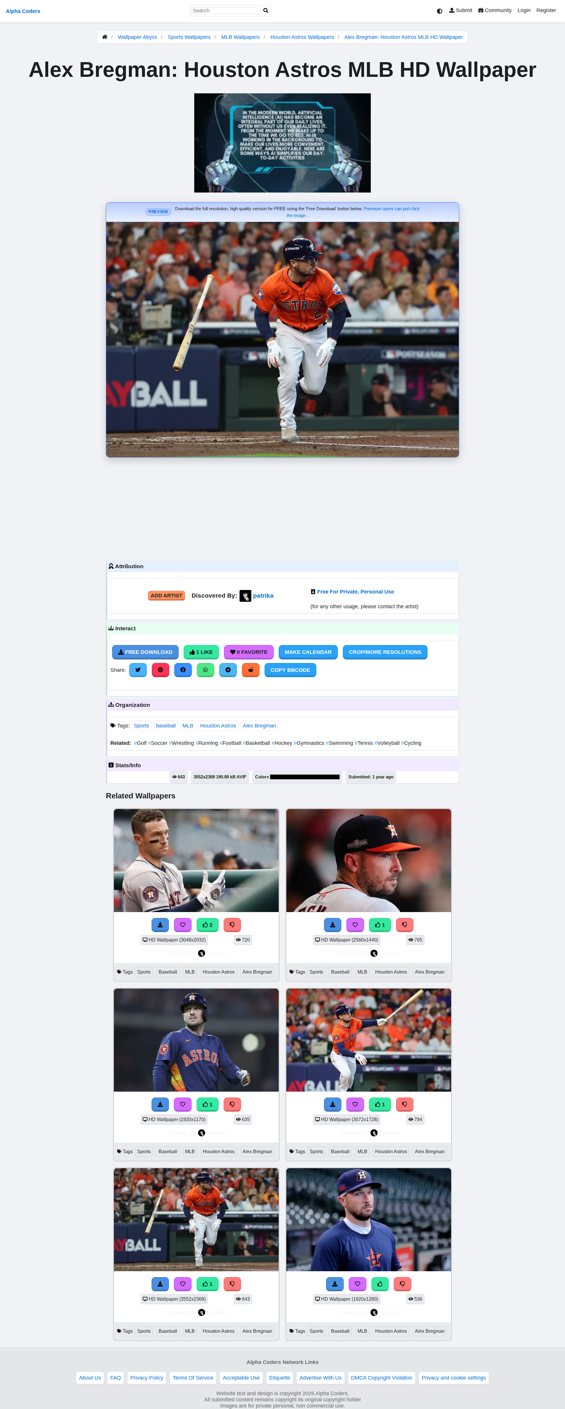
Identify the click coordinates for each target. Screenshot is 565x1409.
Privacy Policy (146, 1378)
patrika (263, 595)
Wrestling (182, 743)
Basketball (257, 743)
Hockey (283, 743)
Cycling (411, 743)
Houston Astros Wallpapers (302, 37)
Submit (463, 10)
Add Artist (166, 596)
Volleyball (387, 743)
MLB (187, 726)
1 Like (204, 652)
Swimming (340, 743)
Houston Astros (218, 726)
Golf (141, 743)
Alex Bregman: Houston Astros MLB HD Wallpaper (403, 37)
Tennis (364, 743)
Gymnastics (310, 743)
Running (207, 743)
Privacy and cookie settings (454, 1378)
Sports (141, 726)
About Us (90, 1378)
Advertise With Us (321, 1378)
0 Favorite (251, 652)
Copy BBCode (290, 670)
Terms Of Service (193, 1378)
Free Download (148, 652)
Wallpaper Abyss (137, 37)
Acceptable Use (241, 1378)
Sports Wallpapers (190, 37)
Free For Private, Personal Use (355, 592)
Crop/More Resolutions (385, 652)
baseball (166, 726)
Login (524, 10)
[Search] (266, 10)
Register (546, 10)
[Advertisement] (282, 507)
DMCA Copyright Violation (381, 1378)
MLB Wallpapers (241, 37)
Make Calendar (308, 652)
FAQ (115, 1378)
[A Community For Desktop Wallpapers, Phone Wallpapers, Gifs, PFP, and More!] (104, 37)
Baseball (168, 971)
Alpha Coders (23, 11)
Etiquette (279, 1378)
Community (497, 10)
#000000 (279, 777)
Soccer (158, 743)
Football (231, 743)
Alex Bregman (259, 726)
